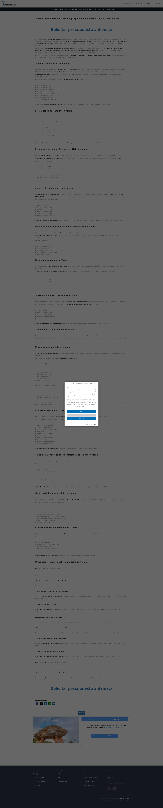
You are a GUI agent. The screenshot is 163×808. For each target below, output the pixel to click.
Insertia (94, 424)
